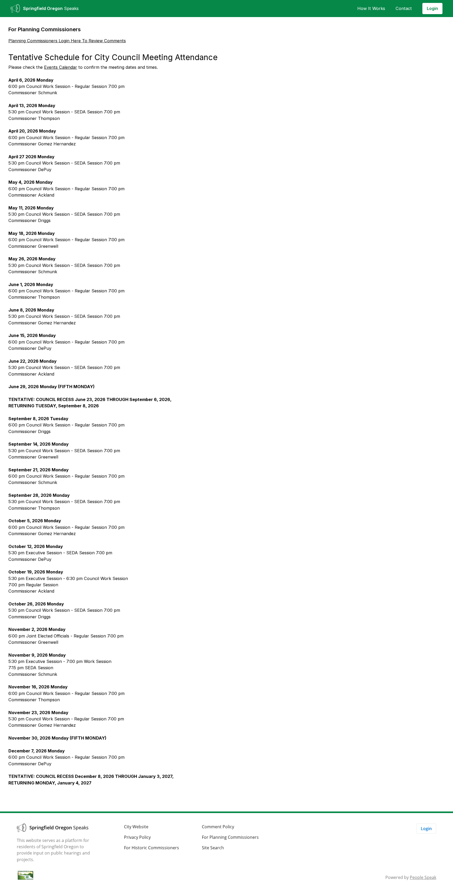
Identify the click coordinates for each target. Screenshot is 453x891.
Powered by (410, 877)
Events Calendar (60, 67)
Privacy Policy (137, 837)
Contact (404, 8)
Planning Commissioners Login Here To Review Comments (67, 40)
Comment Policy (218, 827)
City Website (136, 827)
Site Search (213, 848)
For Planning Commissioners (230, 837)
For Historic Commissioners (151, 848)
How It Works (371, 8)
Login (432, 8)
